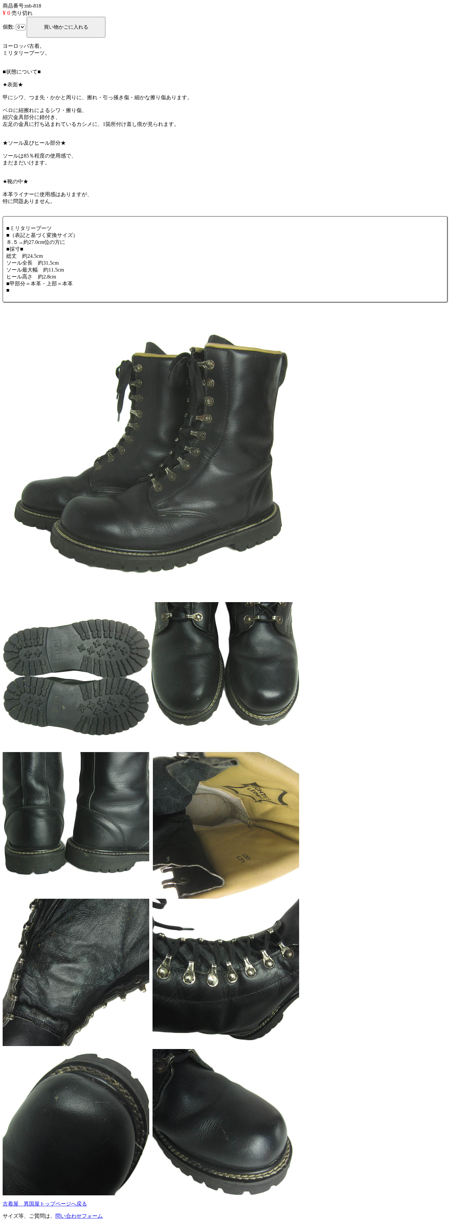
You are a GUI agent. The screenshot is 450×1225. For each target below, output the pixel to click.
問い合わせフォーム (79, 1216)
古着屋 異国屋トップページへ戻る (45, 1204)
